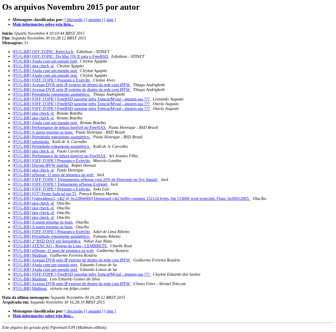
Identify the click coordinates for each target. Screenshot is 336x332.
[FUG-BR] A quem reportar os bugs (43, 132)
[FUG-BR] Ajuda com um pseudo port (45, 61)
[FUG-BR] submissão (31, 141)
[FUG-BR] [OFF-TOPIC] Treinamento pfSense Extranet (60, 184)
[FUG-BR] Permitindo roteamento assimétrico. (52, 94)
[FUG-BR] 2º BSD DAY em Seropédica (47, 241)
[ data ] (110, 19)
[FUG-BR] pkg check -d (34, 66)
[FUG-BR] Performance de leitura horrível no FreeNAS (60, 127)
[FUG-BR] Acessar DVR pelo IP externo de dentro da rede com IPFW (72, 85)
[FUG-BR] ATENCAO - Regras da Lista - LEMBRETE (60, 246)
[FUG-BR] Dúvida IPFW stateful (41, 165)
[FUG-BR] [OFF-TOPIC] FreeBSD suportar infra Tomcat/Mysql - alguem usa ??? (82, 99)
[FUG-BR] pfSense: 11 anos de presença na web (53, 175)
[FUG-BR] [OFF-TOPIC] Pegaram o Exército (52, 80)
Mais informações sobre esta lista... (43, 24)
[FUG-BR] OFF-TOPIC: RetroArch (43, 51)
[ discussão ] (75, 19)
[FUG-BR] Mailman (30, 255)
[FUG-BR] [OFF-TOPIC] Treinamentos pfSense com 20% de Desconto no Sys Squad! (86, 179)
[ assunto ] (94, 19)
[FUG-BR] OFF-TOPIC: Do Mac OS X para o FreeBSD (61, 56)
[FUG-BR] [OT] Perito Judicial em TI (45, 194)
